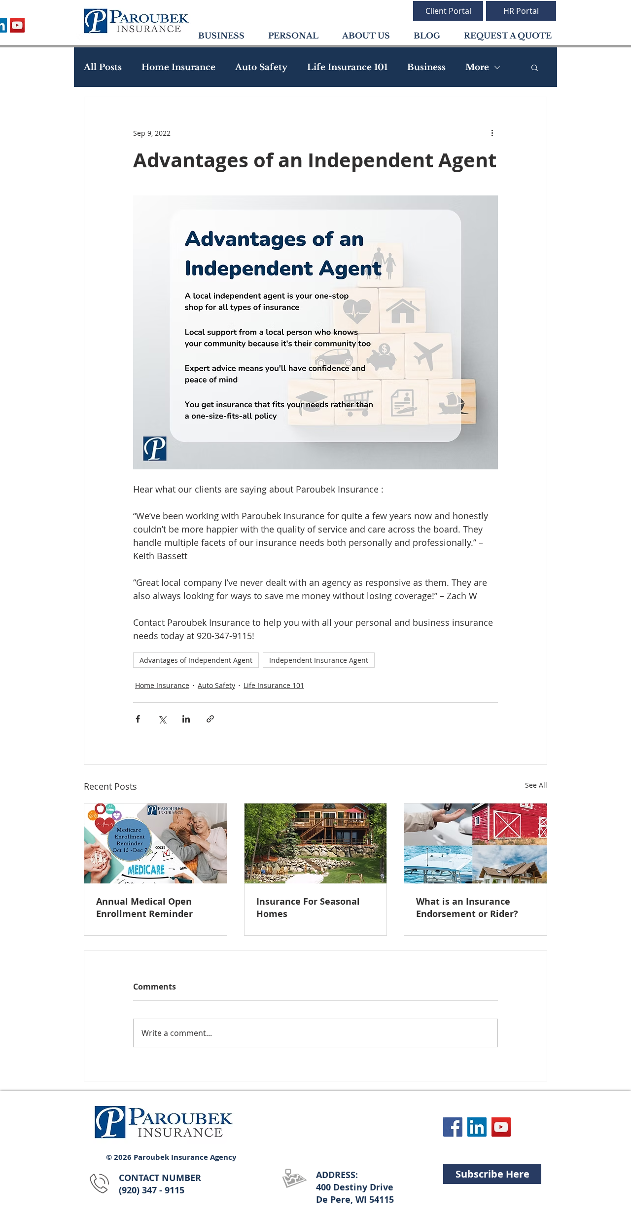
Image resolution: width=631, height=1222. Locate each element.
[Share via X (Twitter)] (162, 719)
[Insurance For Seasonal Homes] (316, 843)
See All (536, 785)
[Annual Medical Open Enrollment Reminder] (155, 843)
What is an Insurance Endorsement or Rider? (467, 907)
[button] (534, 67)
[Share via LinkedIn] (186, 719)
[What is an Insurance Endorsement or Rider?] (475, 843)
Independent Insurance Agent (318, 660)
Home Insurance (178, 67)
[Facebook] (452, 1127)
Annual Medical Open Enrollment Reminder (144, 907)
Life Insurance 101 (347, 67)
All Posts (103, 67)
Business (426, 67)
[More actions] (492, 133)
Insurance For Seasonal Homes (308, 907)
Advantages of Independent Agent (196, 660)
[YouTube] (17, 25)
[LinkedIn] (477, 1127)
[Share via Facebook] (137, 719)
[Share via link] (210, 719)
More (477, 67)
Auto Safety (261, 67)
